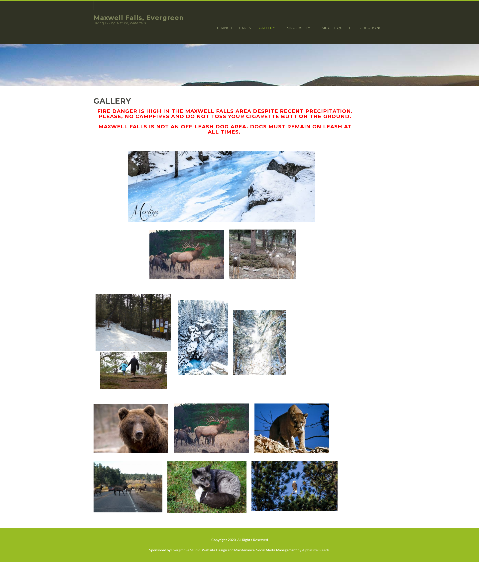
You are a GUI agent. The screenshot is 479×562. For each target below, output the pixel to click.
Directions (370, 28)
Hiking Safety (296, 28)
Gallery (267, 28)
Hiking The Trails (234, 28)
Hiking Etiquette (334, 28)
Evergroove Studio (185, 550)
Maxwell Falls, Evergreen (139, 18)
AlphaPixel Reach (315, 550)
